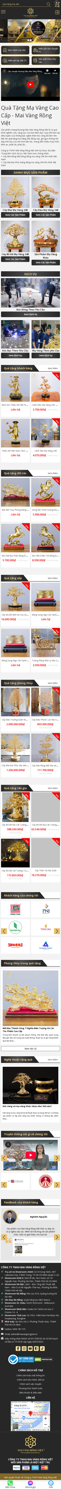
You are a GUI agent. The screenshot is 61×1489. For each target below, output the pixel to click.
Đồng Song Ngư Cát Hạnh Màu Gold (19, 660)
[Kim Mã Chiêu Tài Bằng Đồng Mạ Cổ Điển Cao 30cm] (45, 538)
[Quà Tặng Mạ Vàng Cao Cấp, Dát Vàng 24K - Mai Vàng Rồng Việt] (31, 13)
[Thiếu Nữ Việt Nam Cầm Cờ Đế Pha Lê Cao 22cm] (15, 433)
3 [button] (32, 40)
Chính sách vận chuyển (30, 1384)
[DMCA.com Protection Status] (44, 1359)
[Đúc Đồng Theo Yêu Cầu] (30, 293)
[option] (30, 31)
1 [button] (28, 40)
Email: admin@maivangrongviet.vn (21, 1334)
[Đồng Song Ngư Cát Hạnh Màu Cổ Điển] (45, 597)
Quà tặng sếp (13, 578)
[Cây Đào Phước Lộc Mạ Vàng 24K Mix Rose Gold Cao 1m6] (15, 702)
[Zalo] (36, 1348)
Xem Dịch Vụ (30, 314)
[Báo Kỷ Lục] (45, 1181)
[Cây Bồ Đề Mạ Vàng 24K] (15, 236)
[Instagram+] (24, 1348)
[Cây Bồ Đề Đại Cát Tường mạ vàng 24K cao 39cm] (45, 807)
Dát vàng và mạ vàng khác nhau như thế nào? (27, 1106)
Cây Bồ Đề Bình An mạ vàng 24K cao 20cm (22, 614)
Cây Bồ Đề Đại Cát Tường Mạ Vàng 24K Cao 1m (25, 824)
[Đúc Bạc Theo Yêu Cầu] (15, 334)
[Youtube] (30, 1348)
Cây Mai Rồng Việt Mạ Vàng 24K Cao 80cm (22, 765)
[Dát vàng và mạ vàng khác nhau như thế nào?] (30, 1085)
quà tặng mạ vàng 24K (19, 138)
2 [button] (30, 40)
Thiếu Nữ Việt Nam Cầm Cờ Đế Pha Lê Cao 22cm (25, 450)
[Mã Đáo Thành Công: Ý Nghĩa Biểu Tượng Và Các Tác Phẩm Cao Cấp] (30, 998)
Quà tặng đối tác (15, 473)
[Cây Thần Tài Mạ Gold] (45, 853)
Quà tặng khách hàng (18, 368)
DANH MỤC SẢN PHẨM (30, 172)
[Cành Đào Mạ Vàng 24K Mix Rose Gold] (45, 387)
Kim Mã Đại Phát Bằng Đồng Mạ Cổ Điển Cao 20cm (26, 555)
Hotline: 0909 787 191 (15, 1329)
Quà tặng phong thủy (18, 683)
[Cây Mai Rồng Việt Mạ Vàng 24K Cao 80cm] (15, 748)
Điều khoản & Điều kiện (30, 1392)
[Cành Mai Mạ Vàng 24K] (45, 433)
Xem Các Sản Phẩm (15, 214)
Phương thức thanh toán (30, 1388)
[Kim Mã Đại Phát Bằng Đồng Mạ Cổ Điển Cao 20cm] (15, 538)
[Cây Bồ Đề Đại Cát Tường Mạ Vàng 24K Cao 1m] (15, 807)
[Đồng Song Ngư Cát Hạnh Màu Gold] (15, 643)
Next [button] (57, 931)
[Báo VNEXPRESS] (15, 1181)
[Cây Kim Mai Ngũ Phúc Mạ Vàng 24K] (45, 748)
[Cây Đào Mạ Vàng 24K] (46, 192)
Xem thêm (53, 368)
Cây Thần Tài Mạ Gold (45, 870)
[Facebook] (18, 1348)
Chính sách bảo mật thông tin (30, 1375)
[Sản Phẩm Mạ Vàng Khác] (46, 236)
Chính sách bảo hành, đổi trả (30, 1379)
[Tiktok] (42, 1348)
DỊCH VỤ (30, 274)
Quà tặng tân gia (15, 788)
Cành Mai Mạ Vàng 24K (45, 450)
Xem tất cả (30, 1048)
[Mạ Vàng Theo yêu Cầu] (46, 334)
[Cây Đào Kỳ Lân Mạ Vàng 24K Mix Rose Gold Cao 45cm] (45, 702)
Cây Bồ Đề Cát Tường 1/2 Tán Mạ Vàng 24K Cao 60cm (28, 870)
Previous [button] (4, 931)
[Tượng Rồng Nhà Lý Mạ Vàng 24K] (45, 643)
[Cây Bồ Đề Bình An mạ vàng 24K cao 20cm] (15, 597)
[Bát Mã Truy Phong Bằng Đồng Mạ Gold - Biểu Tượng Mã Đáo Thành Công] (15, 492)
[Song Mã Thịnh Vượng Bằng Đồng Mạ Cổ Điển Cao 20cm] (45, 492)
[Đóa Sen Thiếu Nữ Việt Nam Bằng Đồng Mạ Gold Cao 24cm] (15, 387)
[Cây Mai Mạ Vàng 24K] (15, 192)
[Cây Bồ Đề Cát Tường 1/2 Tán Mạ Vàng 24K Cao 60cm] (15, 853)
